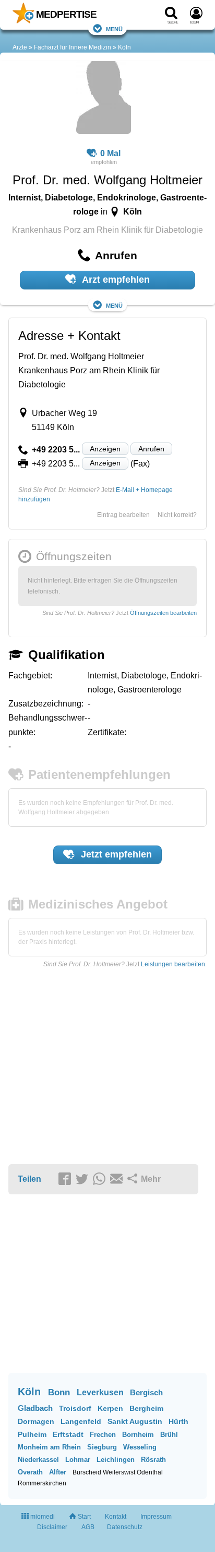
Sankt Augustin (135, 1421)
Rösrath (153, 1459)
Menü (114, 28)
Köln (124, 47)
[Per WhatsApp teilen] (101, 1179)
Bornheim (138, 1435)
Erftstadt (68, 1434)
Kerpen (110, 1408)
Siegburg (102, 1447)
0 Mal (110, 153)
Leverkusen (100, 1392)
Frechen (103, 1435)
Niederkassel (38, 1459)
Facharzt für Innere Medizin (72, 47)
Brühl (169, 1435)
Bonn (59, 1392)
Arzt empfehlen (115, 279)
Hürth (178, 1421)
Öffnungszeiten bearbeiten (163, 613)
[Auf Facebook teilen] (66, 1179)
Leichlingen (116, 1459)
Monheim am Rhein (49, 1447)
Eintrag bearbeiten (123, 515)
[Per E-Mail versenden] (118, 1179)
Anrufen (151, 449)
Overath (30, 1472)
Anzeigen (105, 449)
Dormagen (36, 1421)
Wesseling (140, 1447)
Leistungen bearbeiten (173, 964)
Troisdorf (75, 1408)
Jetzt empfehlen (115, 854)
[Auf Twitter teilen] (83, 1179)
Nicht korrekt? (177, 515)
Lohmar (77, 1459)
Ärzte (20, 47)
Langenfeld (81, 1421)
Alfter (57, 1472)
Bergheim (146, 1408)
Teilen (29, 1179)
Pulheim (32, 1434)
